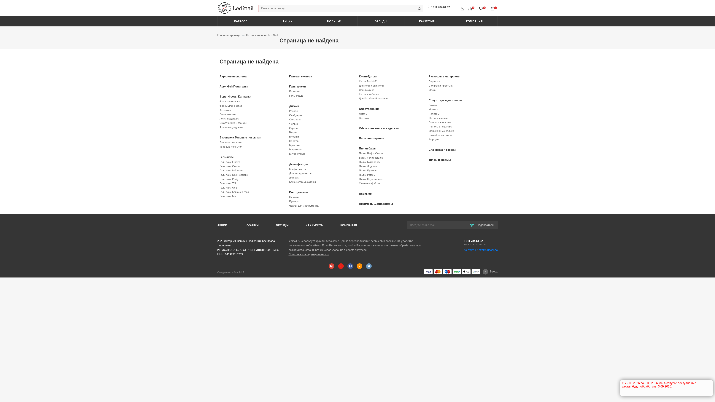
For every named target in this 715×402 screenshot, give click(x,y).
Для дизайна (366, 89)
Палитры (434, 113)
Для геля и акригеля (371, 85)
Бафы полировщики (371, 157)
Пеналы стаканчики (440, 126)
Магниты (434, 109)
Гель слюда (296, 95)
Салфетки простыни (441, 85)
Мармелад (295, 149)
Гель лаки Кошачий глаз (234, 191)
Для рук (293, 177)
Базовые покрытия (231, 142)
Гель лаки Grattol (230, 166)
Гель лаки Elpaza (230, 161)
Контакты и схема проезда (481, 249)
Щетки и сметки (438, 118)
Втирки (293, 132)
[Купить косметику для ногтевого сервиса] (236, 7)
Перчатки (434, 81)
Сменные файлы (369, 183)
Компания (474, 21)
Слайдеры (295, 115)
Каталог (240, 21)
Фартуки (434, 139)
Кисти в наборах (369, 94)
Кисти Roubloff (367, 81)
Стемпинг (295, 119)
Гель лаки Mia (228, 196)
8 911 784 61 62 (473, 241)
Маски (432, 89)
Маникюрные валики (441, 130)
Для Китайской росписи (373, 98)
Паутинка (295, 91)
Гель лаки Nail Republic (234, 174)
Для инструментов (300, 173)
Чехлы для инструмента (304, 205)
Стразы (293, 128)
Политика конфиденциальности (309, 254)
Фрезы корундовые (231, 127)
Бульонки (295, 145)
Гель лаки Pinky (229, 179)
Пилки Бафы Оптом (371, 153)
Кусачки (294, 197)
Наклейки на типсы (440, 135)
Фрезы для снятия (231, 105)
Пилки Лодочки (368, 166)
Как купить (427, 21)
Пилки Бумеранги (369, 161)
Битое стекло (297, 153)
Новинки (334, 21)
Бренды (381, 21)
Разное (293, 110)
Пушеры (294, 201)
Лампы (363, 113)
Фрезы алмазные (230, 101)
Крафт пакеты (297, 169)
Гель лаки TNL (228, 183)
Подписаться (485, 224)
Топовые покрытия (231, 146)
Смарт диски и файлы (233, 122)
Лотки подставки (229, 118)
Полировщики (228, 114)
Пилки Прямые (368, 170)
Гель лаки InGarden (231, 170)
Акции (288, 21)
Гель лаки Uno (228, 187)
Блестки (294, 136)
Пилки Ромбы (367, 174)
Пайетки (294, 140)
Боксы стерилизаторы (302, 181)
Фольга (293, 123)
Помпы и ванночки (440, 122)
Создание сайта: (231, 272)
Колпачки (225, 110)
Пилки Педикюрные (371, 179)
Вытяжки (364, 118)
